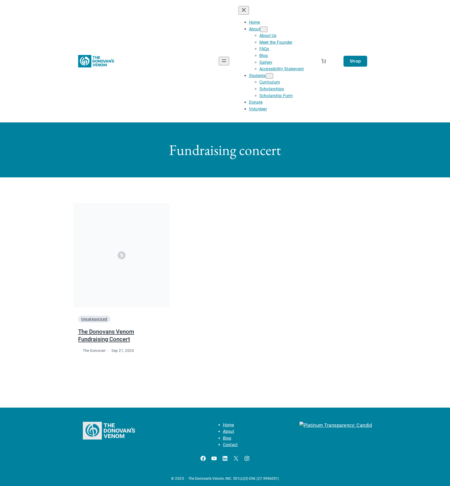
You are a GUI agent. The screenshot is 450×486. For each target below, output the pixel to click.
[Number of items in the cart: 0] (323, 61)
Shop (355, 61)
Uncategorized (94, 319)
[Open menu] (224, 61)
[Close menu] (244, 10)
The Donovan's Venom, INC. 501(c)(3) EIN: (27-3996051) (233, 478)
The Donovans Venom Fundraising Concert (106, 335)
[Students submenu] (269, 76)
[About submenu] (263, 29)
